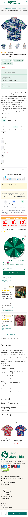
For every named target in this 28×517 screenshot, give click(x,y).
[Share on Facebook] (11, 338)
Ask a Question (22, 229)
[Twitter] (5, 466)
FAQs (4, 503)
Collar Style (4, 139)
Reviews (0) (6, 414)
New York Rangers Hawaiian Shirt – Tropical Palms (19, 440)
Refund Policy (6, 493)
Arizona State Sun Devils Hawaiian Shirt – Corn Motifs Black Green (8, 309)
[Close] (25, 236)
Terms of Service (7, 496)
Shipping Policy (7, 398)
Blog (4, 505)
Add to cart (17, 513)
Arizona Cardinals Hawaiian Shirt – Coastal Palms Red (6, 327)
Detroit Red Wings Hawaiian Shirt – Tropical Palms (5, 440)
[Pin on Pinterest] (14, 338)
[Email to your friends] (18, 338)
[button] (14, 232)
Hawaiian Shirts (10, 9)
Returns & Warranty (9, 403)
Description (6, 345)
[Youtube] (9, 466)
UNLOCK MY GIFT (14, 272)
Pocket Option (4, 153)
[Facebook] (2, 466)
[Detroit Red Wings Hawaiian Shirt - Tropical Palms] (7, 430)
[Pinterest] (15, 466)
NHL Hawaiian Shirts (20, 9)
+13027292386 (11, 482)
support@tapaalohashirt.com (13, 476)
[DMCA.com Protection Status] (5, 469)
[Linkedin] (18, 466)
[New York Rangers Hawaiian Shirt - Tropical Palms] (20, 430)
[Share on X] (8, 338)
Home (3, 9)
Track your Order (7, 507)
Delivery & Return (9, 229)
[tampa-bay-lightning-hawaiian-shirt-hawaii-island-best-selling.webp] (14, 29)
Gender (5, 117)
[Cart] (26, 2)
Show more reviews (8, 334)
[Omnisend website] (14, 279)
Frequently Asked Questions (8, 409)
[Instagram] (12, 466)
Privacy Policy (6, 495)
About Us (5, 489)
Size (3, 124)
